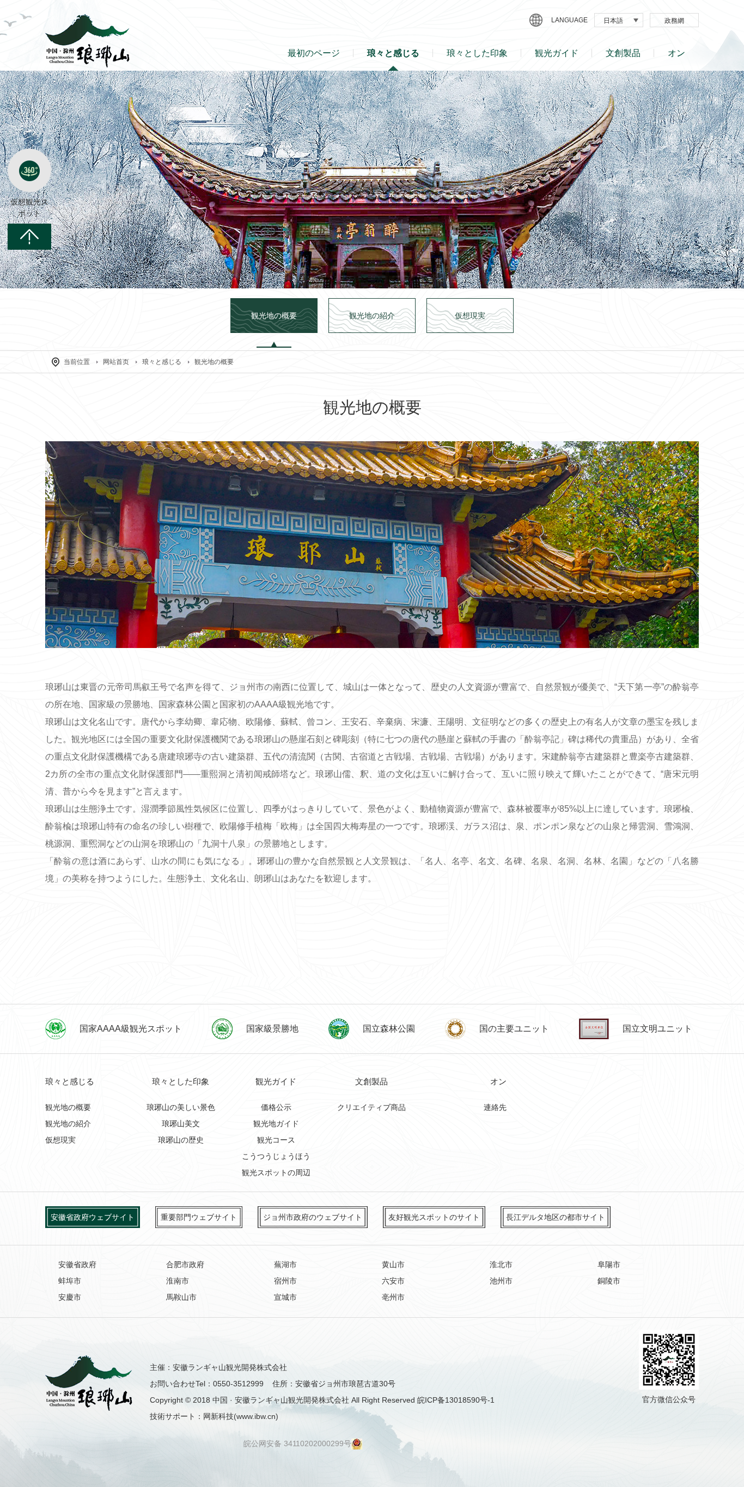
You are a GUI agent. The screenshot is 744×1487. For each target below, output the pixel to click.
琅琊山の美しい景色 (181, 1107)
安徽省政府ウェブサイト (93, 1217)
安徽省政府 (77, 1264)
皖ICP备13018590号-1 (456, 1400)
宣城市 (285, 1297)
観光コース (276, 1140)
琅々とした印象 (477, 53)
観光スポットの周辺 (276, 1172)
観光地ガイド (276, 1123)
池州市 (501, 1280)
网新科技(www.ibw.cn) (240, 1416)
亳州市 (393, 1297)
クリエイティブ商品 (371, 1107)
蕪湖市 (285, 1264)
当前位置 (77, 362)
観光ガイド (556, 53)
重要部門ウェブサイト (199, 1217)
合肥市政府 (185, 1264)
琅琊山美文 (181, 1123)
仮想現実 (60, 1140)
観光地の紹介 (68, 1123)
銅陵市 (608, 1280)
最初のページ (314, 53)
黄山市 (393, 1264)
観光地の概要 (214, 362)
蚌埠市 (69, 1280)
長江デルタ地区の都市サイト (555, 1217)
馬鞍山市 (181, 1297)
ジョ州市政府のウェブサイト (312, 1217)
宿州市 (285, 1280)
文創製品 (623, 53)
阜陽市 (608, 1264)
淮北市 (501, 1264)
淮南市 (177, 1280)
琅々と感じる (393, 53)
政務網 (674, 20)
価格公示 (276, 1107)
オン (676, 53)
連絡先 (495, 1107)
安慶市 (69, 1297)
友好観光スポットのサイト (434, 1217)
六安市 (393, 1280)
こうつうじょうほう (276, 1156)
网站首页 (116, 362)
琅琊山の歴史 (181, 1140)
